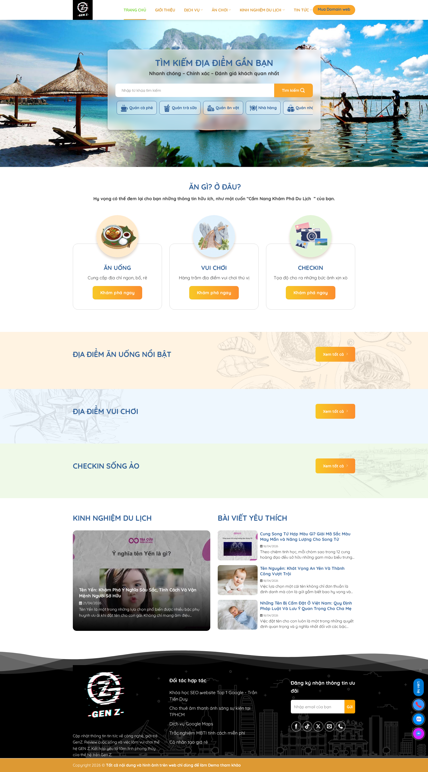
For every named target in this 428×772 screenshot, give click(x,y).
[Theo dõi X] (318, 726)
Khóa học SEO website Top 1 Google (206, 692)
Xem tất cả (333, 354)
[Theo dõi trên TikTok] (307, 726)
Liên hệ (418, 688)
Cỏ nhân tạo (182, 742)
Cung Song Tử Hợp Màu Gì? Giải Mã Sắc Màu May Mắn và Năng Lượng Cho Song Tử (305, 536)
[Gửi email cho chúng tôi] (329, 726)
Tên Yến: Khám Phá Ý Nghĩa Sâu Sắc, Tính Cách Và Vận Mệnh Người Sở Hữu (137, 593)
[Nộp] (293, 90)
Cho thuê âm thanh (189, 708)
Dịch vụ (192, 9)
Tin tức (301, 9)
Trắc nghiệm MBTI (188, 733)
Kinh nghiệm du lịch (260, 9)
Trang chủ (135, 9)
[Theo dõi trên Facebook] (296, 726)
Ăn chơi (220, 9)
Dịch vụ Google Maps (191, 724)
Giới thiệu (165, 9)
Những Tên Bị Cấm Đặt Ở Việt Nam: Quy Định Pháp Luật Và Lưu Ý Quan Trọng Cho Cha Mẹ (306, 605)
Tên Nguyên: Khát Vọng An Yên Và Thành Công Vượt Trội (302, 571)
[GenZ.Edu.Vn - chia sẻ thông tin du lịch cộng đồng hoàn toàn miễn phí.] (94, 10)
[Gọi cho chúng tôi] (341, 726)
